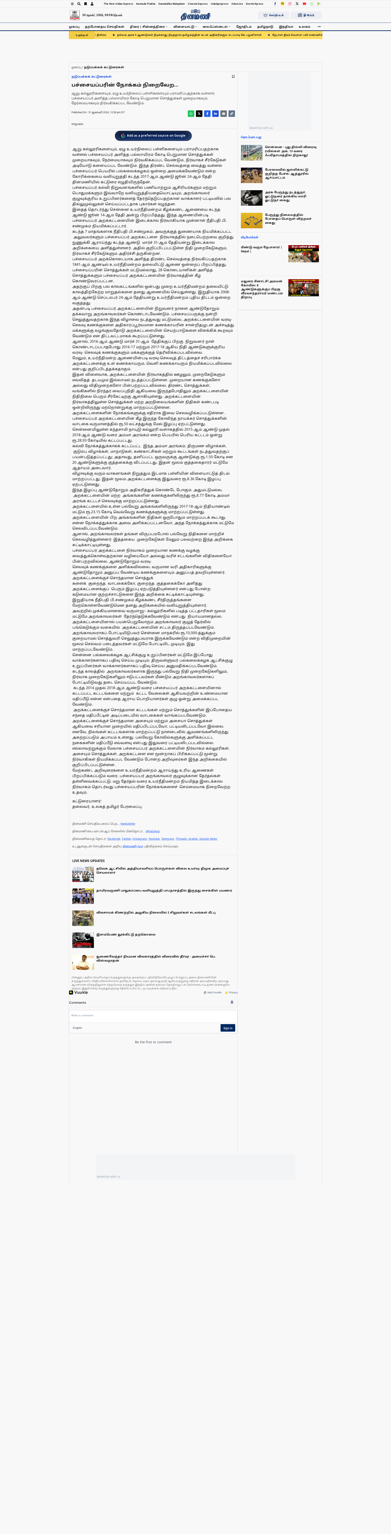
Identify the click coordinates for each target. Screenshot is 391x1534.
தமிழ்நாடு (265, 27)
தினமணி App (133, 846)
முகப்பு (74, 27)
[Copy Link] (231, 113)
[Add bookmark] (233, 76)
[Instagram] (289, 3)
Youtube (154, 839)
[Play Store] (319, 3)
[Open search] (79, 4)
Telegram (167, 839)
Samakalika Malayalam (171, 3)
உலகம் (304, 27)
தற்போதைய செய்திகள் (104, 27)
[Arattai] (282, 3)
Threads (181, 839)
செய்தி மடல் (276, 15)
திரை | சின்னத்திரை (147, 27)
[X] (297, 3)
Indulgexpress (220, 3)
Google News (208, 839)
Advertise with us (261, 128)
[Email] (223, 113)
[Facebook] (275, 3)
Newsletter (128, 824)
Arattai (193, 839)
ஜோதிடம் (244, 27)
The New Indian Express (118, 3)
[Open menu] (72, 3)
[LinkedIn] (215, 113)
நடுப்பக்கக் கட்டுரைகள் (91, 76)
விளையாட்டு (183, 27)
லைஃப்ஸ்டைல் (215, 27)
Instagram (140, 839)
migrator (77, 124)
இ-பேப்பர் (309, 15)
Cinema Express (198, 3)
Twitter (126, 839)
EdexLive (237, 3)
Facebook (114, 839)
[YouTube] (304, 3)
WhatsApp (153, 831)
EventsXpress (255, 3)
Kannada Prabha (145, 3)
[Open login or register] (92, 4)
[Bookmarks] (85, 4)
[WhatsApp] (311, 3)
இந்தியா (286, 27)
